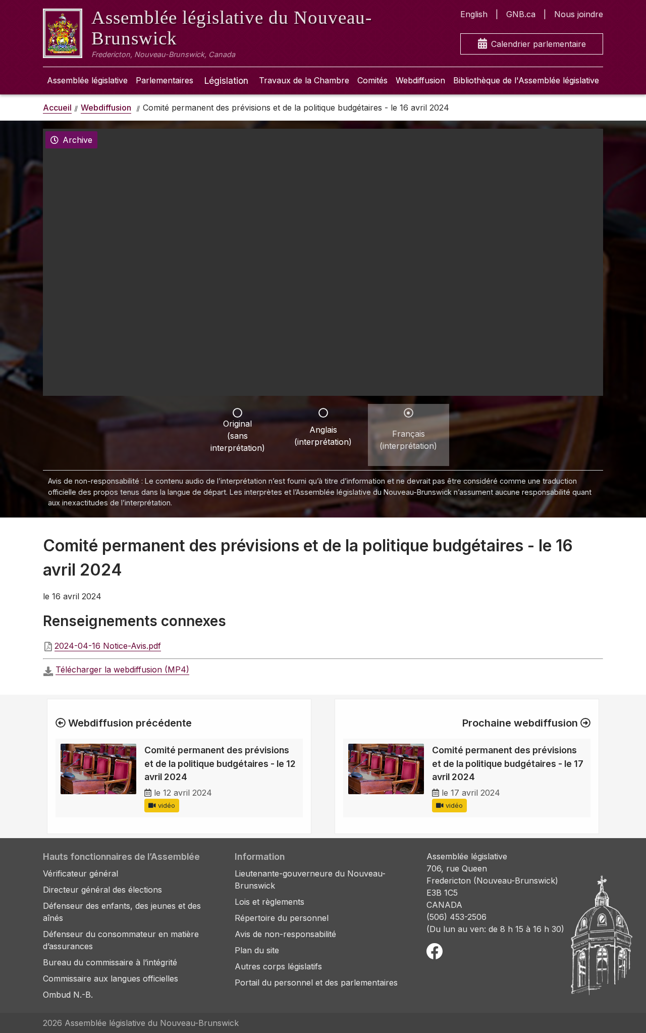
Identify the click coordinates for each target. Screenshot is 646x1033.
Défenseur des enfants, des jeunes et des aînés (122, 912)
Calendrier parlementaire (538, 44)
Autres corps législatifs (278, 966)
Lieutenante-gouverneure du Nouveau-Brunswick (310, 879)
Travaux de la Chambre (304, 80)
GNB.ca (520, 14)
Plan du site (257, 950)
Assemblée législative (87, 80)
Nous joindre (578, 14)
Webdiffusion (420, 80)
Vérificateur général (80, 873)
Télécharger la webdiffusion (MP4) (122, 669)
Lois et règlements (269, 902)
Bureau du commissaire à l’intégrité (110, 962)
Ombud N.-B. (68, 995)
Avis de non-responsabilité (285, 934)
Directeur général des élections (102, 890)
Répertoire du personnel (282, 918)
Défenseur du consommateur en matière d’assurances (121, 940)
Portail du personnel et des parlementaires (316, 982)
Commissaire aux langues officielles (110, 978)
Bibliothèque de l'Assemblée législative (526, 80)
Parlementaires (164, 80)
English (474, 14)
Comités (372, 80)
